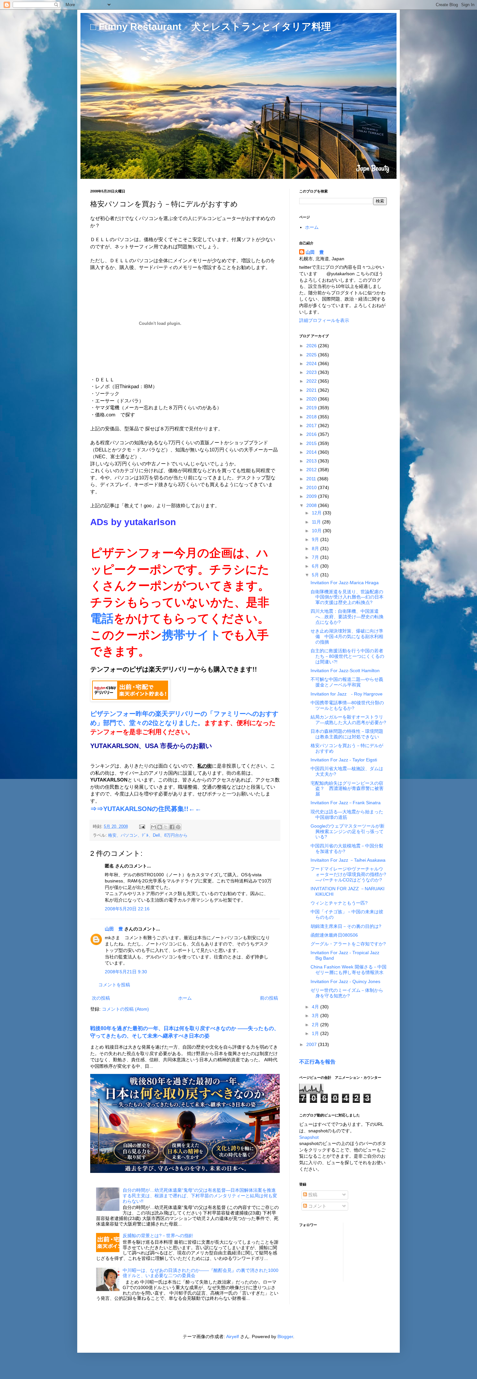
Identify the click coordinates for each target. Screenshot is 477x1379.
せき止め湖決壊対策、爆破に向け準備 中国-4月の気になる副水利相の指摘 (347, 636)
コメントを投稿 (114, 984)
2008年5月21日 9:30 (126, 971)
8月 (316, 548)
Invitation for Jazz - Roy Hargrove (347, 693)
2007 (312, 1044)
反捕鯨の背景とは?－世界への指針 (158, 1235)
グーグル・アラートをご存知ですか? (348, 943)
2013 (312, 460)
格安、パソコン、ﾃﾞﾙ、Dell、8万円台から (148, 835)
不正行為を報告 (317, 1062)
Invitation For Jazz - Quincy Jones (345, 981)
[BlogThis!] (159, 827)
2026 (312, 345)
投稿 (312, 1194)
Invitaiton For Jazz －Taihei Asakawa (348, 860)
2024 (312, 363)
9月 (316, 539)
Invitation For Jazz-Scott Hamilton (345, 670)
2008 (312, 505)
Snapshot (309, 1137)
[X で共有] (166, 827)
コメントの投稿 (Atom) (125, 1009)
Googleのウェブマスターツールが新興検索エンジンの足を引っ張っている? (348, 831)
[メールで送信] (153, 827)
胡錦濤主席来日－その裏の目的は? (346, 926)
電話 (102, 618)
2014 (312, 452)
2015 (312, 443)
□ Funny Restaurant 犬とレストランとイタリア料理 (210, 26)
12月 (317, 512)
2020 (312, 398)
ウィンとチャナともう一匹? (339, 902)
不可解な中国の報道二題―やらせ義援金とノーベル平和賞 (347, 682)
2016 (312, 434)
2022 (312, 381)
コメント (316, 1206)
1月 (316, 1033)
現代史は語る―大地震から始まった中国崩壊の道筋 (347, 814)
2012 (312, 469)
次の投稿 (101, 998)
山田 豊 (114, 928)
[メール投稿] (141, 826)
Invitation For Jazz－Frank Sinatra (346, 802)
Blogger (285, 1336)
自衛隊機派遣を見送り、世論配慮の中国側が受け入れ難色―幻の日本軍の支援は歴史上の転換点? (347, 597)
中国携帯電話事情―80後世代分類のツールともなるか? (347, 705)
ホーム (185, 998)
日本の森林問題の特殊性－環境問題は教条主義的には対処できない (347, 734)
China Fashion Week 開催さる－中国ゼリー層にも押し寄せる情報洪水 (348, 969)
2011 (311, 478)
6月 (316, 566)
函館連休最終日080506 (334, 935)
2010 (312, 487)
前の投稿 (269, 998)
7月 (316, 557)
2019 (312, 407)
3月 (316, 1015)
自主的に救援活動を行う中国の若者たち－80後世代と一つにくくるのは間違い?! (347, 656)
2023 (312, 372)
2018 (312, 416)
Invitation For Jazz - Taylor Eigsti (344, 759)
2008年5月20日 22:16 (127, 908)
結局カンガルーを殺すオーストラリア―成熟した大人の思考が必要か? (348, 719)
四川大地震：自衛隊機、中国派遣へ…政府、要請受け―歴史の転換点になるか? (347, 617)
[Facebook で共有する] (172, 827)
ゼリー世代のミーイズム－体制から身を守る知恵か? (347, 993)
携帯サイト (191, 635)
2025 (312, 354)
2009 (312, 496)
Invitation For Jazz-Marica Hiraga (345, 582)
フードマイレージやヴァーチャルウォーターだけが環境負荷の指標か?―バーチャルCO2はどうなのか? (348, 874)
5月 (316, 574)
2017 (312, 425)
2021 (312, 390)
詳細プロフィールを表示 (324, 320)
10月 (317, 530)
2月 (316, 1024)
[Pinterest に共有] (178, 827)
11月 (317, 521)
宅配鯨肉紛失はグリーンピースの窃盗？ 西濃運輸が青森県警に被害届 (347, 789)
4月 (316, 1006)
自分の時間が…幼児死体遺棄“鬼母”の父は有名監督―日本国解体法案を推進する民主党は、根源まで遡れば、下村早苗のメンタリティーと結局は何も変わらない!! (200, 1196)
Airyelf (232, 1336)
